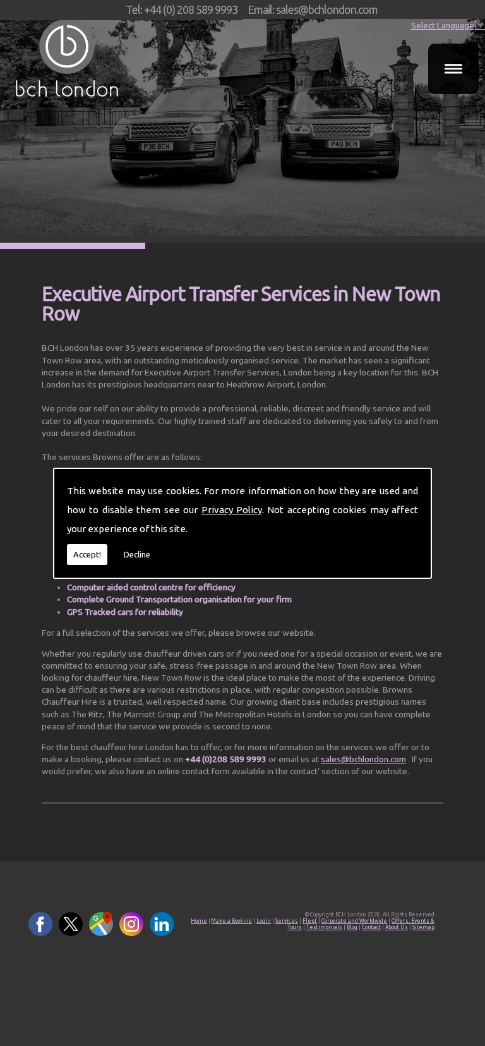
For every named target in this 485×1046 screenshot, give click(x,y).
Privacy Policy (231, 509)
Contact (371, 927)
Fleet (309, 921)
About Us (396, 927)
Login (263, 921)
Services (286, 921)
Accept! (87, 554)
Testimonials (324, 927)
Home (199, 921)
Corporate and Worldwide (354, 921)
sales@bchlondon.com (363, 759)
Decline (137, 554)
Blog (352, 927)
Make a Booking (232, 921)
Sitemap (423, 927)
